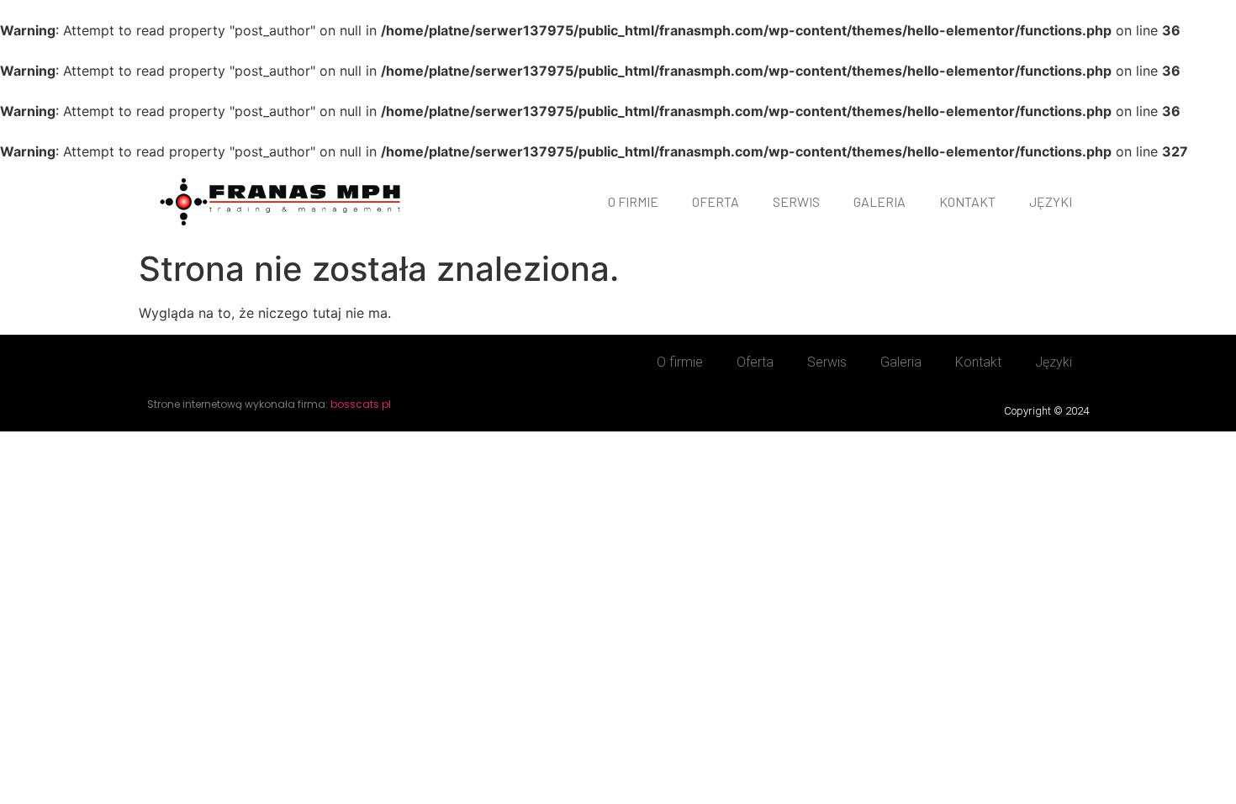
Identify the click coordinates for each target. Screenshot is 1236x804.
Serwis (796, 201)
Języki (1050, 201)
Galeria (879, 201)
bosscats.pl (360, 404)
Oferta (715, 201)
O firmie (633, 201)
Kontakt (967, 201)
